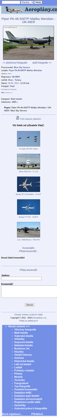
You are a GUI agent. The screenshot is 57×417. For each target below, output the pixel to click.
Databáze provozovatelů (28, 399)
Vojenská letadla (23, 336)
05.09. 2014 (13, 83)
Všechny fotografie (25, 329)
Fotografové (21, 383)
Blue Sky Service (22, 67)
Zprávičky (20, 405)
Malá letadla (21, 332)
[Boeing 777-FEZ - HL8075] (28, 215)
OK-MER (16, 77)
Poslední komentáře (25, 389)
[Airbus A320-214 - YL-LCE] (28, 169)
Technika (19, 380)
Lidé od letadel (22, 364)
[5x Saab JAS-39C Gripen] (28, 147)
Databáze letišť (23, 392)
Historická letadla (24, 361)
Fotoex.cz (8, 92)
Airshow (19, 358)
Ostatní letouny (23, 354)
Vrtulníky (19, 339)
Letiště (18, 367)
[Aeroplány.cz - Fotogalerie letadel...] (28, 10)
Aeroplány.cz (39, 318)
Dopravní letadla (23, 342)
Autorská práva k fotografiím (30, 408)
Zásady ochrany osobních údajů (28, 314)
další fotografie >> (42, 62)
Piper (10, 73)
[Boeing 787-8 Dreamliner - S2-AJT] (28, 192)
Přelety (18, 373)
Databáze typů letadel (26, 396)
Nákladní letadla (23, 345)
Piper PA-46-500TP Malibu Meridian (25, 70)
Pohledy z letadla (24, 370)
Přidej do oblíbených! (28, 321)
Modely (18, 377)
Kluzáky (19, 351)
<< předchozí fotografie (15, 62)
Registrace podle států (27, 402)
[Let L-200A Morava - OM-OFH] (28, 238)
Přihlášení (37, 414)
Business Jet (21, 348)
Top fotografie (22, 386)
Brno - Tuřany (14, 80)
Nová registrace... (12, 414)
